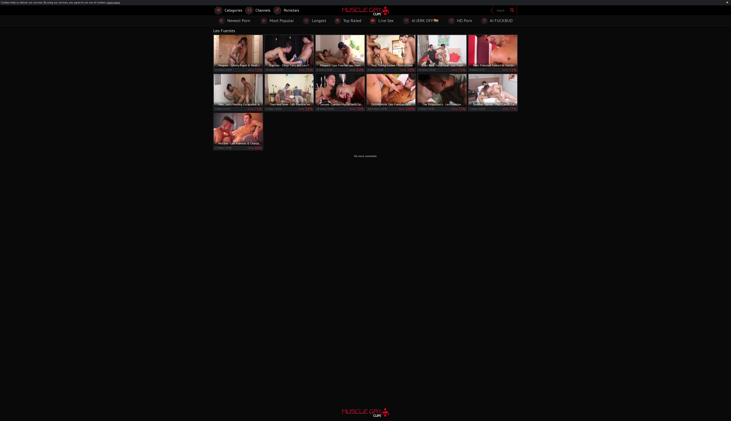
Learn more (113, 2)
